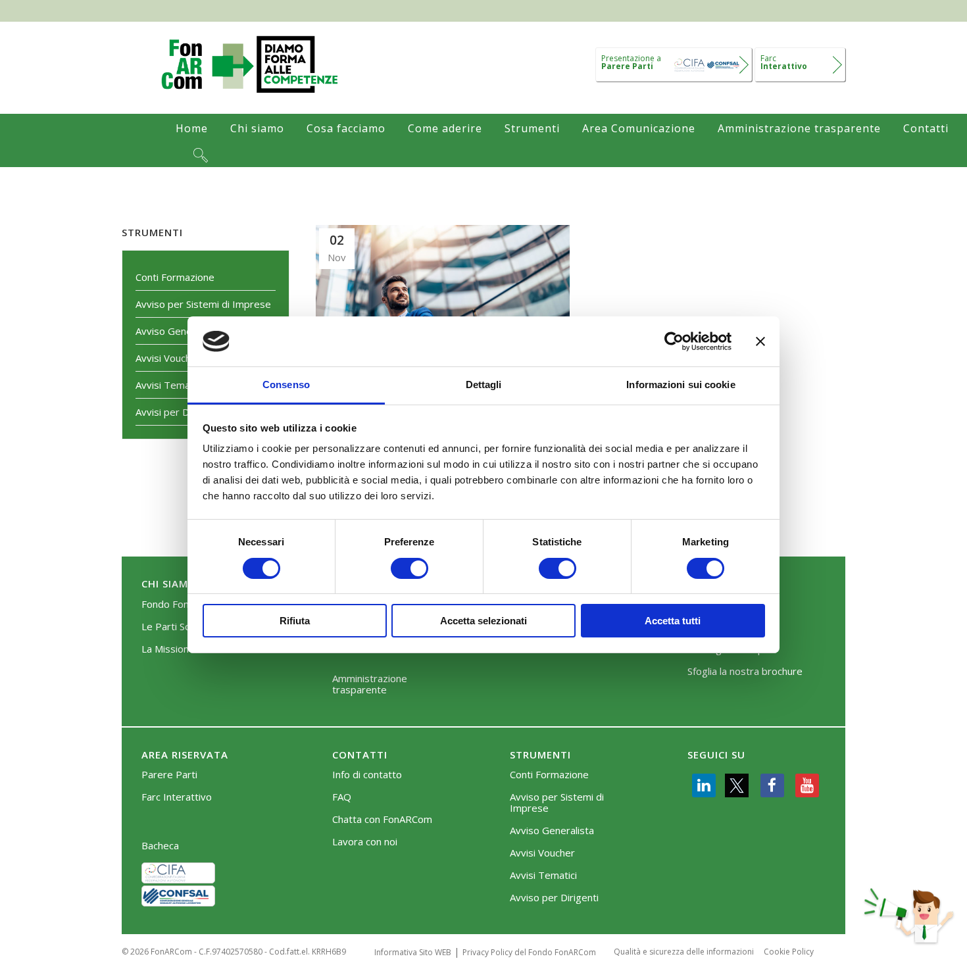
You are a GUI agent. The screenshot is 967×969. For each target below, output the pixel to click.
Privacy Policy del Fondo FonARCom (529, 952)
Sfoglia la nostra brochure (745, 671)
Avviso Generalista (178, 330)
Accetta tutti (673, 620)
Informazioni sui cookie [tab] (680, 384)
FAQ (341, 797)
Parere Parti (169, 774)
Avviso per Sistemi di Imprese (203, 304)
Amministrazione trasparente (369, 684)
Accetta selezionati (483, 620)
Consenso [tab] (286, 384)
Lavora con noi (364, 841)
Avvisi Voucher (168, 357)
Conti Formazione (175, 277)
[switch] (409, 568)
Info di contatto (367, 774)
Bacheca (160, 845)
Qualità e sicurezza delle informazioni (684, 951)
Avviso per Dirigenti (554, 897)
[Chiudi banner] (760, 341)
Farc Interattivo (176, 797)
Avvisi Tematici (169, 384)
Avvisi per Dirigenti (178, 411)
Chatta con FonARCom (382, 819)
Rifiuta (295, 620)
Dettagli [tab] (484, 384)
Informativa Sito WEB (412, 952)
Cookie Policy (789, 951)
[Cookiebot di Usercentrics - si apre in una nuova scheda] (673, 341)
